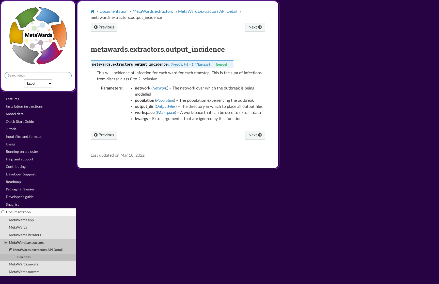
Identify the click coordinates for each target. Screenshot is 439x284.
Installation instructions (24, 106)
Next (253, 27)
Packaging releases (20, 189)
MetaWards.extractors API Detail (37, 250)
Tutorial (11, 129)
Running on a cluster (22, 152)
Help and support (19, 159)
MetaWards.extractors (26, 243)
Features (12, 99)
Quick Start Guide (20, 122)
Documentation (18, 212)
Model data (15, 114)
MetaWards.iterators (25, 235)
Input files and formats (23, 137)
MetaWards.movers (24, 272)
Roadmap (13, 182)
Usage (10, 144)
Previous (106, 27)
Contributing (16, 167)
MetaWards (18, 227)
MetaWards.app (21, 220)
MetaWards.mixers (23, 264)
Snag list (12, 204)
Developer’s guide (20, 197)
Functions (23, 257)
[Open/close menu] (3, 212)
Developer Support (21, 174)
